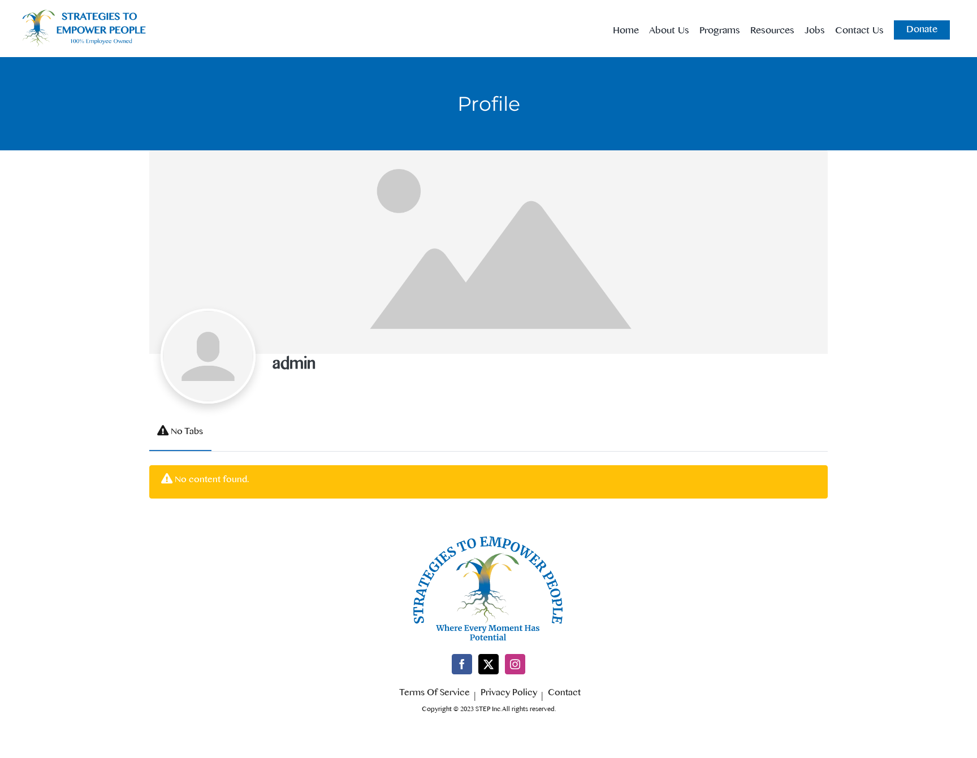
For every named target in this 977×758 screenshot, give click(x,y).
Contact (564, 695)
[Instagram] (515, 664)
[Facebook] (462, 664)
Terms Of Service (434, 695)
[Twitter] (488, 664)
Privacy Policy (509, 695)
